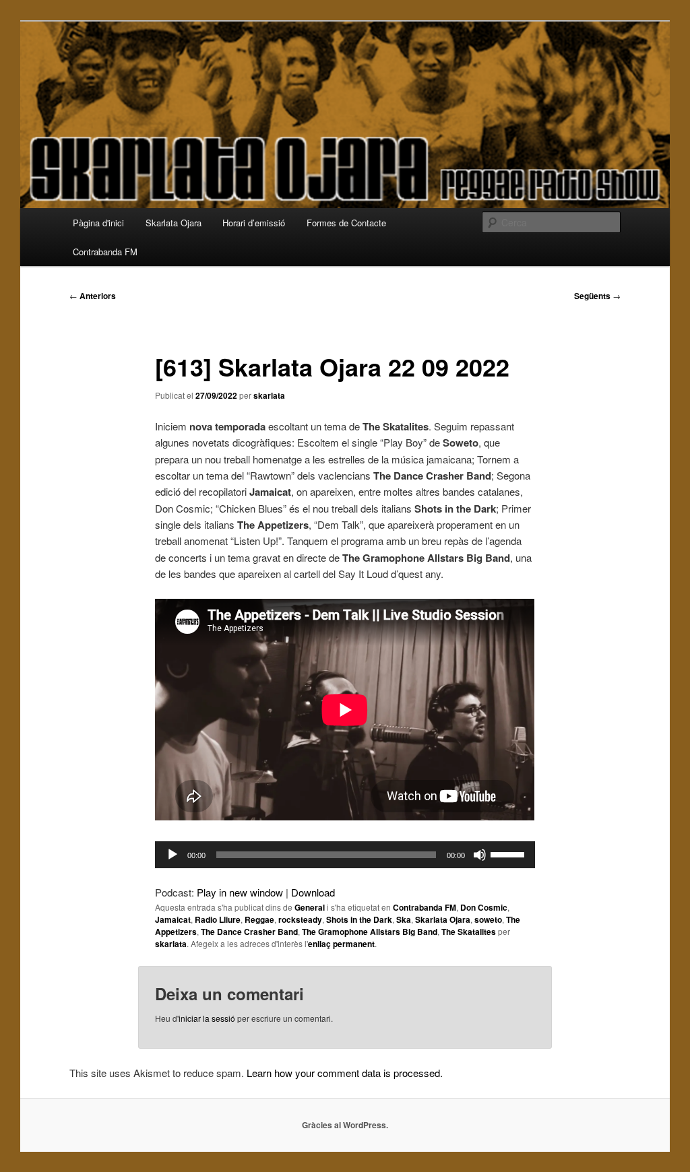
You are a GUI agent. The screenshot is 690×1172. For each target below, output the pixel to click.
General (309, 907)
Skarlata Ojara (173, 222)
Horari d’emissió (253, 222)
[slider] (509, 853)
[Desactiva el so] (480, 854)
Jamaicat (173, 919)
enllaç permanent (341, 944)
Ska (403, 919)
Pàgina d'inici (98, 222)
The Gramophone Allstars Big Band (369, 931)
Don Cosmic (483, 907)
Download (313, 892)
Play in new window (240, 892)
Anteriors (92, 296)
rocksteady (300, 919)
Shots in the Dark (359, 919)
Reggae (259, 919)
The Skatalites (468, 931)
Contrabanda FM (105, 251)
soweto (488, 919)
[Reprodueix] (172, 854)
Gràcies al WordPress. (345, 1125)
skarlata (269, 395)
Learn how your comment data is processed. (345, 1073)
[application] (344, 854)
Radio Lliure (218, 919)
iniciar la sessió (207, 1018)
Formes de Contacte (346, 222)
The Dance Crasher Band (249, 931)
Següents (597, 296)
